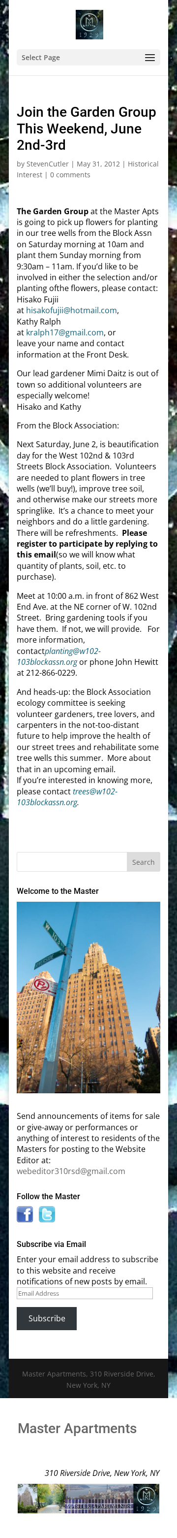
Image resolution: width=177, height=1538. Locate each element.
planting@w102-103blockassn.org (59, 656)
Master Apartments (77, 1428)
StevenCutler (48, 163)
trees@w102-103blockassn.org (67, 797)
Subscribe (47, 1318)
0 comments (70, 174)
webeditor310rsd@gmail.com (71, 1171)
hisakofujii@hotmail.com (71, 310)
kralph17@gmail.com (65, 332)
